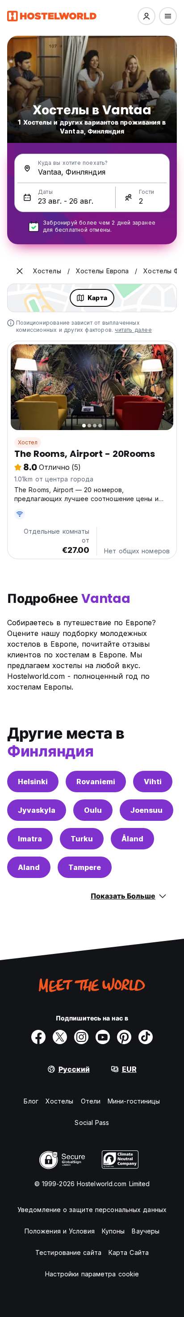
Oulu (93, 810)
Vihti (153, 781)
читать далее (133, 329)
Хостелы (60, 1101)
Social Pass (92, 1122)
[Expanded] (19, 271)
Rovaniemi (95, 781)
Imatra (30, 838)
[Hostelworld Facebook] (38, 1037)
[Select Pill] (146, 16)
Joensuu (146, 810)
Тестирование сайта (68, 1252)
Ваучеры (145, 1231)
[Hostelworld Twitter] (60, 1037)
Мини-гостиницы (134, 1101)
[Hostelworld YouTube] (103, 1037)
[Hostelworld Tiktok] (145, 1037)
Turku (82, 838)
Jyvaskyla (36, 810)
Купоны (113, 1231)
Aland (29, 867)
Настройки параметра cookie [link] (92, 1274)
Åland (132, 838)
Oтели (91, 1101)
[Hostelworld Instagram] (81, 1037)
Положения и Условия (60, 1231)
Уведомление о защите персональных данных (92, 1209)
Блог (31, 1101)
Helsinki (33, 781)
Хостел (28, 442)
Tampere (84, 867)
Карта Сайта (129, 1252)
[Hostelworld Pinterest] (124, 1037)
